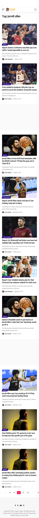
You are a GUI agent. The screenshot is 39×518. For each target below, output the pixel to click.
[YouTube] (20, 505)
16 (10, 492)
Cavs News (6, 197)
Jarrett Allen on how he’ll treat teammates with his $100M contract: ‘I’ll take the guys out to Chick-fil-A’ (19, 161)
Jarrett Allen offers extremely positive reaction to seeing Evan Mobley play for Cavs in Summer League (19, 475)
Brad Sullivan (8, 172)
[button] (4, 9)
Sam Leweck (8, 212)
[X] (18, 505)
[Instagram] (23, 505)
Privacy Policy (24, 515)
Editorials (6, 84)
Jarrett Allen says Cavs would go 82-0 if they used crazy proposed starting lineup (18, 394)
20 (27, 492)
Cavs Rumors (7, 237)
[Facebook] (15, 505)
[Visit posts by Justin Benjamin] (3, 59)
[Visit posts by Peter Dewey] (3, 99)
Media (5, 44)
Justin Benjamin (9, 59)
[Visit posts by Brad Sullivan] (3, 173)
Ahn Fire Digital (14, 513)
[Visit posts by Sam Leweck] (3, 212)
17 (14, 492)
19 (23, 492)
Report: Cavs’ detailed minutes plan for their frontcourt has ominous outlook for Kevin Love (19, 281)
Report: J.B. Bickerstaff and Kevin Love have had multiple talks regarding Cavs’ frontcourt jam (19, 241)
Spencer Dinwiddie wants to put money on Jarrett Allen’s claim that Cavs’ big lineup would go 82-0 (19, 322)
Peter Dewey (8, 99)
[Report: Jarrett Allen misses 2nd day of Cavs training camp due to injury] (19, 187)
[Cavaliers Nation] (11, 9)
